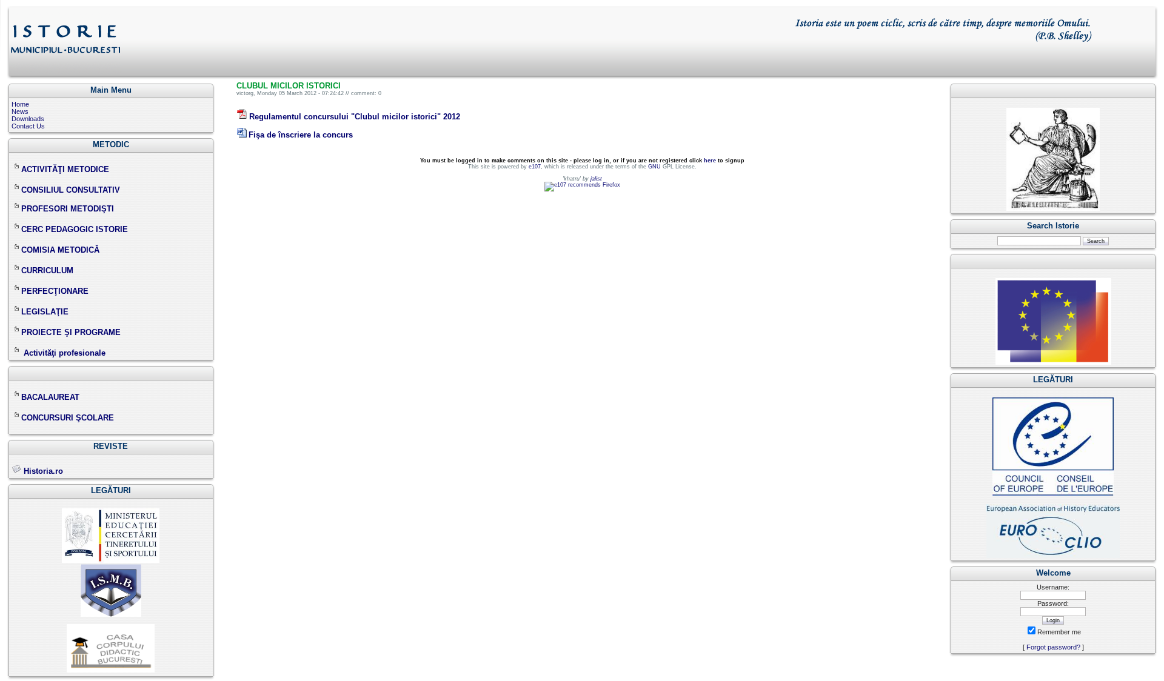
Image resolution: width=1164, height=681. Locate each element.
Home (20, 104)
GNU (654, 167)
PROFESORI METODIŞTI (67, 208)
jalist (596, 179)
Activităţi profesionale (64, 352)
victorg (244, 93)
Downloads (28, 118)
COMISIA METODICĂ (60, 249)
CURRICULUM (47, 270)
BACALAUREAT (50, 397)
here (710, 161)
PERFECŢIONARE (55, 291)
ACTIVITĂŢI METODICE (65, 169)
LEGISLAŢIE (45, 311)
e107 (535, 167)
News (20, 111)
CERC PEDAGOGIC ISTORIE (74, 229)
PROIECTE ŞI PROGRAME (71, 332)
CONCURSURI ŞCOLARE (67, 417)
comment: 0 (366, 93)
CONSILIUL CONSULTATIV (70, 189)
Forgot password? (1053, 647)
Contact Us (28, 126)
